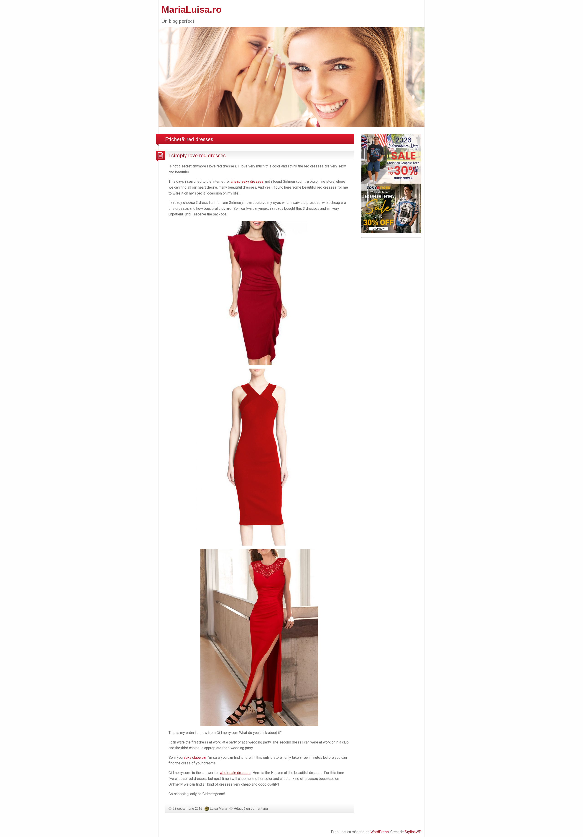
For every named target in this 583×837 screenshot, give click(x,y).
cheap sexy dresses (247, 181)
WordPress (380, 832)
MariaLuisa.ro (191, 10)
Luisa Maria (218, 809)
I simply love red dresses (197, 155)
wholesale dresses (235, 773)
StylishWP (413, 832)
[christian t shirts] (391, 158)
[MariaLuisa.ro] (291, 77)
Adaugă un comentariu (251, 809)
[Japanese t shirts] (391, 208)
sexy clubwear (195, 757)
